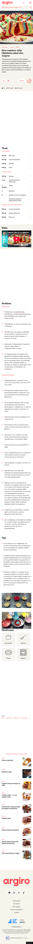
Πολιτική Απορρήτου (16, 909)
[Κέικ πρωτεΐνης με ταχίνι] (26, 855)
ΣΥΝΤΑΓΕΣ (5, 47)
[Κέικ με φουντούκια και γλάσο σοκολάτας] (26, 843)
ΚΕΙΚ (17, 47)
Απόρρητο (29, 943)
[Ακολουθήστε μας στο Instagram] (14, 893)
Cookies (16, 912)
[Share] (3, 81)
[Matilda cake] (26, 820)
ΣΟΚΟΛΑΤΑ (9, 718)
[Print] (8, 81)
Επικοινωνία (16, 901)
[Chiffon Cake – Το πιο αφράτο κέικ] (26, 796)
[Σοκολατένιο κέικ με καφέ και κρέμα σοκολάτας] (26, 808)
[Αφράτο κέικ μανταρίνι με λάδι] (26, 785)
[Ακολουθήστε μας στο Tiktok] (23, 893)
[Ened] (22, 922)
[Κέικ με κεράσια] (26, 762)
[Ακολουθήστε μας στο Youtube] (9, 893)
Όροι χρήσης (17, 906)
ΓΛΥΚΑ (12, 47)
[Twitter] (13, 81)
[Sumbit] (31, 7)
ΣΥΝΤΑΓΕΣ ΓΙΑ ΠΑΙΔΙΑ (20, 718)
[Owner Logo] (12, 921)
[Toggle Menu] (30, 3)
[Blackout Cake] (26, 773)
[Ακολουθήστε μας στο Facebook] (19, 893)
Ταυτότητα (16, 904)
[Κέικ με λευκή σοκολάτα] (26, 831)
